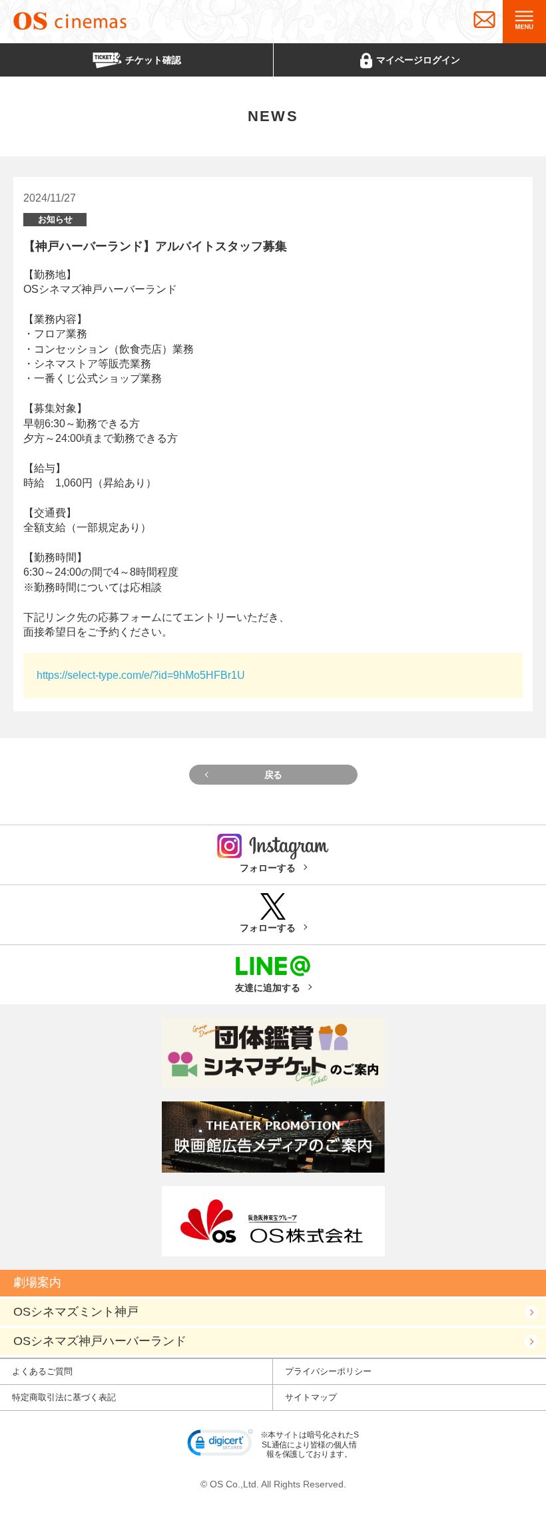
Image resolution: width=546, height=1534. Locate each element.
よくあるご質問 (42, 1371)
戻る (273, 774)
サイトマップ (311, 1397)
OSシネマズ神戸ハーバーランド (99, 1341)
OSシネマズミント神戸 (75, 1311)
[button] (220, 1445)
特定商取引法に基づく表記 (64, 1397)
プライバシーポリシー (328, 1371)
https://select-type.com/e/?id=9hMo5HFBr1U (141, 675)
